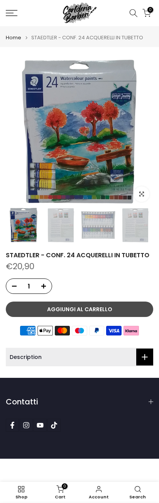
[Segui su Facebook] (12, 425)
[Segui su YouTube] (40, 425)
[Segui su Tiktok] (54, 425)
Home (13, 37)
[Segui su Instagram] (26, 425)
